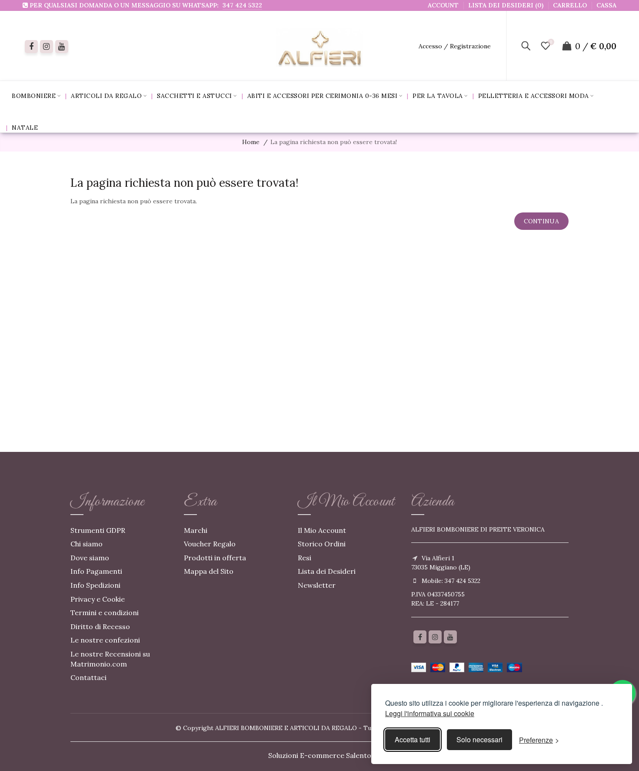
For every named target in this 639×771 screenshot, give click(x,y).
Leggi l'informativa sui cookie (429, 713)
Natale (25, 127)
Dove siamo (89, 557)
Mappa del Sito (208, 571)
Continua (541, 221)
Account (443, 5)
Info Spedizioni (95, 585)
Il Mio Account (322, 530)
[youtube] (61, 46)
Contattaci (88, 677)
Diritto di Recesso (100, 626)
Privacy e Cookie (97, 599)
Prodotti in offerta (215, 557)
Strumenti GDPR (97, 530)
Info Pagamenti (96, 571)
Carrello (570, 5)
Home (251, 142)
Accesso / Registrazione (455, 46)
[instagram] (46, 46)
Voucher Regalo (210, 543)
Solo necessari (479, 739)
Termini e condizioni (104, 612)
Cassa (606, 5)
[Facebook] (31, 46)
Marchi (195, 530)
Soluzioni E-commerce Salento (319, 755)
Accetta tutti (412, 739)
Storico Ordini (322, 543)
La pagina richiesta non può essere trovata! (333, 142)
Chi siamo (86, 543)
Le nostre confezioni (105, 640)
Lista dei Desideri (327, 571)
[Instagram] (435, 636)
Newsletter (317, 585)
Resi (304, 557)
